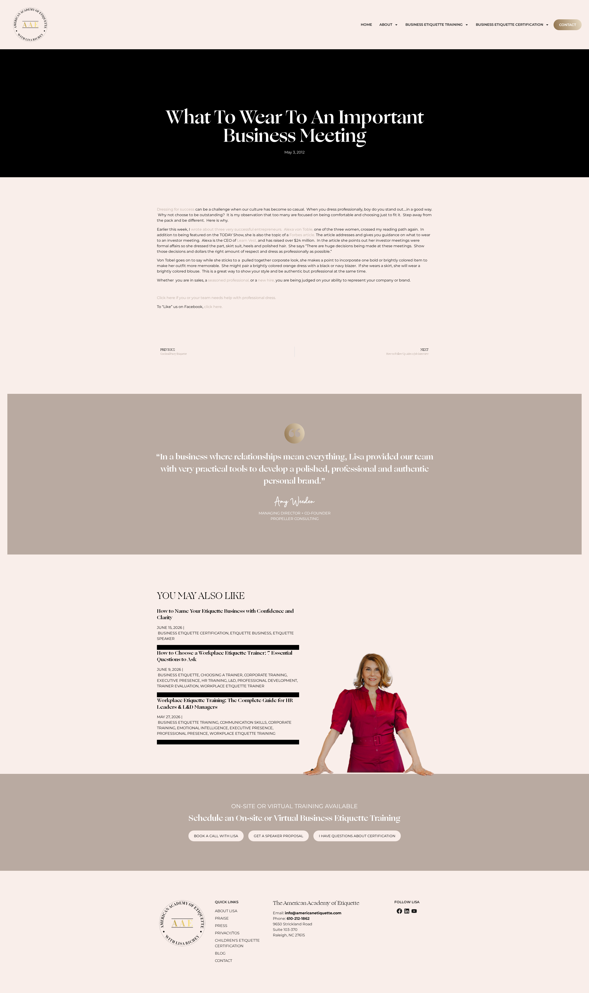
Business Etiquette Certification (509, 24)
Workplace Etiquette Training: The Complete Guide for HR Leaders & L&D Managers (225, 704)
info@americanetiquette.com (313, 913)
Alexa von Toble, (298, 229)
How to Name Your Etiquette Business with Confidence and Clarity (225, 614)
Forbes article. (302, 235)
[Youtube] (414, 911)
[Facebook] (399, 911)
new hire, (266, 280)
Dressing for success (175, 209)
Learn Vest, (247, 240)
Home (366, 24)
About (385, 24)
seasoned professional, (228, 280)
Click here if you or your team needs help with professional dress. (216, 298)
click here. (212, 307)
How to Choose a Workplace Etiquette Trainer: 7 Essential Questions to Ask (224, 656)
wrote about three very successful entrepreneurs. (236, 229)
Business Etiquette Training (434, 24)
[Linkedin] (407, 911)
